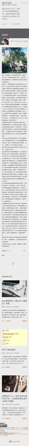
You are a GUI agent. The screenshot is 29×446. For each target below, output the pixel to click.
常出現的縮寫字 (15, 24)
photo (8, 250)
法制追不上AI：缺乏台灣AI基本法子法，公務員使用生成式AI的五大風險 (14, 398)
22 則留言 (8, 321)
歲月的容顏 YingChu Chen (9, 4)
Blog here (4, 24)
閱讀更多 (25, 321)
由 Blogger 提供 (15, 441)
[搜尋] (22, 3)
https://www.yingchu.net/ (13, 432)
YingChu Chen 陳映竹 (19, 427)
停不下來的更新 (8, 349)
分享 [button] (24, 250)
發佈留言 (8, 367)
